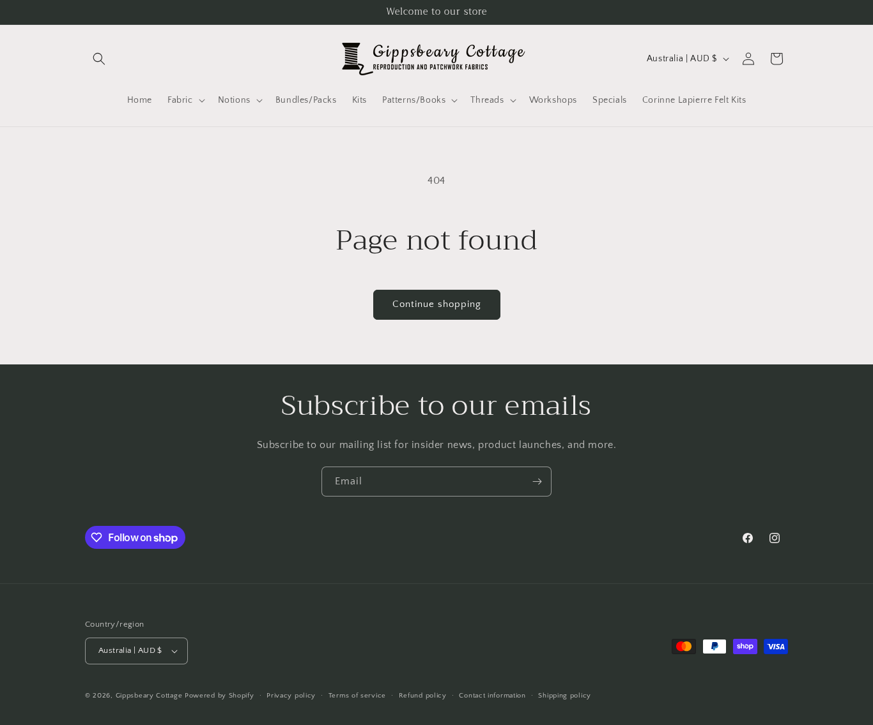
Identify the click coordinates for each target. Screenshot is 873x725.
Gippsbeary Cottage (149, 695)
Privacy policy (291, 695)
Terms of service (357, 695)
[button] (99, 59)
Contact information (492, 695)
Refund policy (423, 695)
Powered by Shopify (219, 695)
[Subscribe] (537, 482)
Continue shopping (436, 304)
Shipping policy (564, 695)
